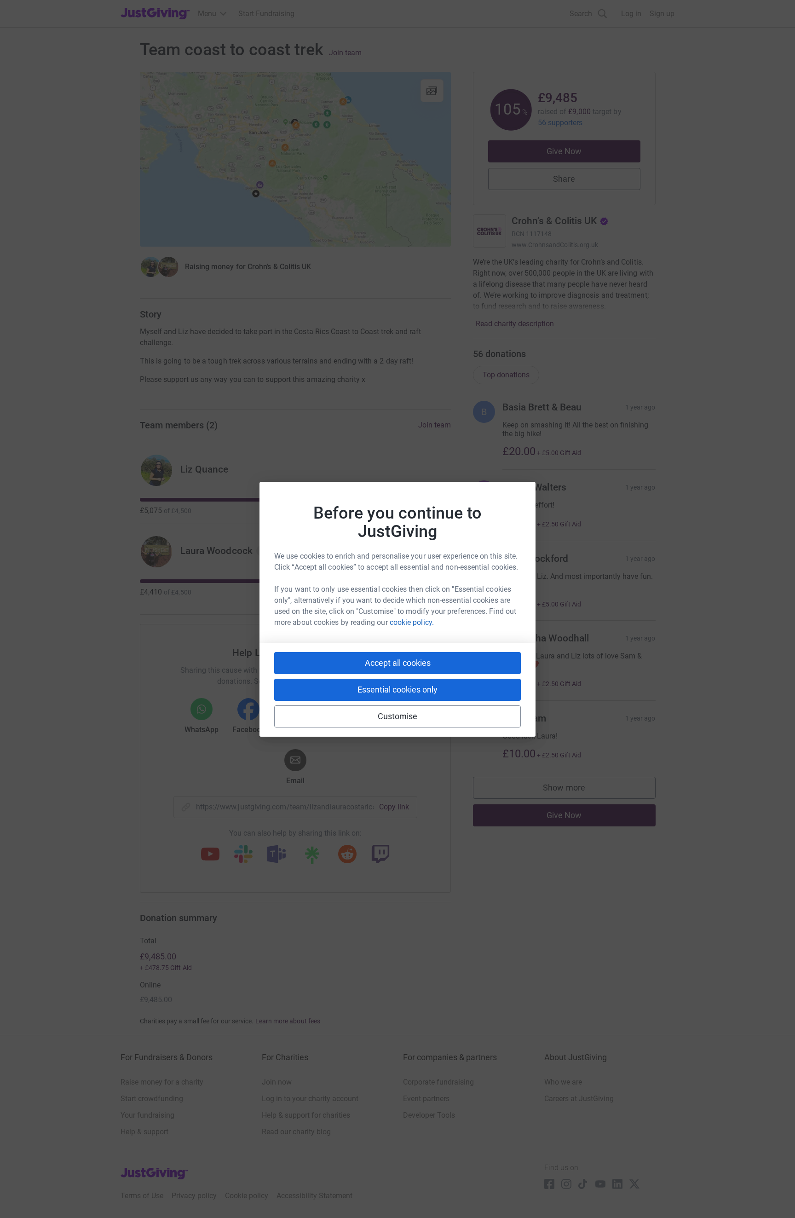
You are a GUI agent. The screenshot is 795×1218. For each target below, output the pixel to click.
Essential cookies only (397, 689)
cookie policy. (412, 622)
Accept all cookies (398, 663)
